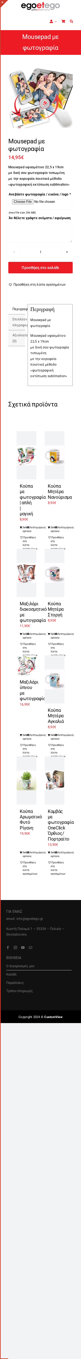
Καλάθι (11, 974)
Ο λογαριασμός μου (20, 966)
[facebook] (8, 947)
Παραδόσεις (15, 983)
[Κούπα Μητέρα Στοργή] (54, 573)
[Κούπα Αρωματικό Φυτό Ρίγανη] (26, 780)
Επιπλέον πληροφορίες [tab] (18, 322)
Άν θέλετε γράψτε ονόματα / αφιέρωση (40, 218)
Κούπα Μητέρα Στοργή (56, 609)
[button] (37, 285)
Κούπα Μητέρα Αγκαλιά (56, 716)
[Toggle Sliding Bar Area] (4, 4)
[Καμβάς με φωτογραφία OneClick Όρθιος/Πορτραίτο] (54, 780)
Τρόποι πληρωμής (19, 991)
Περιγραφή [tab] (18, 309)
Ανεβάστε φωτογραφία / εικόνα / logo (40, 194)
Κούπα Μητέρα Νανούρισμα (60, 491)
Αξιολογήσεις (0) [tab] (18, 338)
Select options (24, 529)
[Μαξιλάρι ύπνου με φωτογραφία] (26, 665)
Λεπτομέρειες (31, 527)
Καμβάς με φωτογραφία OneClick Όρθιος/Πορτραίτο (61, 825)
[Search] (71, 21)
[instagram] (15, 947)
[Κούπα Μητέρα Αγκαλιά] (54, 679)
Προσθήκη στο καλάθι (40, 267)
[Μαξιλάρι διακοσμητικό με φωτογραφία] (26, 573)
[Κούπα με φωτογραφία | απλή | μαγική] (26, 455)
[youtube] (23, 947)
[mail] (30, 947)
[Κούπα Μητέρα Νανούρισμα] (54, 455)
